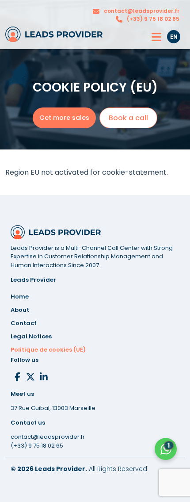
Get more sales (64, 117)
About (20, 310)
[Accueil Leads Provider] (54, 34)
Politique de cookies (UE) (48, 349)
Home (20, 296)
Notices (31, 336)
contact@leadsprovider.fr (141, 11)
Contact (24, 323)
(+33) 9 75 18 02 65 (153, 19)
